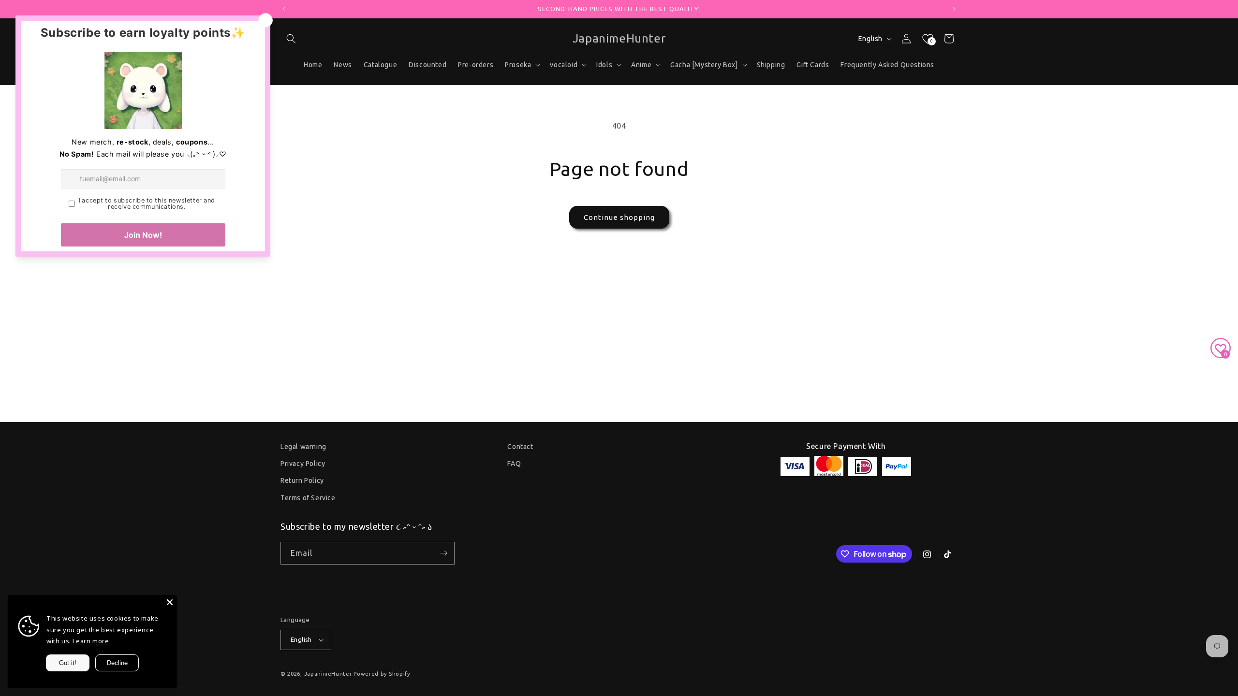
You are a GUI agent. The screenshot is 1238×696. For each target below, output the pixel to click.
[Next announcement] (954, 9)
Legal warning (303, 446)
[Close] (170, 602)
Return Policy (302, 480)
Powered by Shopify (382, 674)
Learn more (91, 641)
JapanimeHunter (328, 674)
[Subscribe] (443, 553)
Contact (520, 446)
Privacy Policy (302, 463)
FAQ (514, 463)
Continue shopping (619, 217)
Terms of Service (308, 498)
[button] (291, 38)
